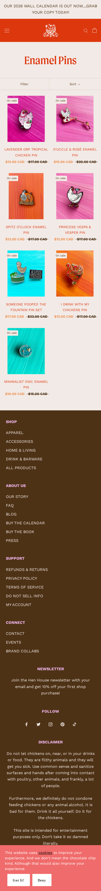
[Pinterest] (62, 724)
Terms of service (25, 587)
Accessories (19, 441)
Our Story (17, 496)
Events (13, 642)
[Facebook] (26, 724)
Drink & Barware (24, 459)
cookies (45, 852)
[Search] (86, 30)
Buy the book (20, 531)
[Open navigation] (6, 30)
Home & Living (21, 450)
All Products (21, 468)
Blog (11, 514)
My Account (18, 604)
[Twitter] (38, 724)
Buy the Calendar (25, 523)
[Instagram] (50, 724)
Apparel (15, 432)
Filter (24, 84)
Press (12, 540)
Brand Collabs (22, 651)
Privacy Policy (21, 578)
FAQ (10, 505)
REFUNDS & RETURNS (27, 569)
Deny (42, 880)
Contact (15, 633)
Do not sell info (24, 596)
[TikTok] (74, 724)
